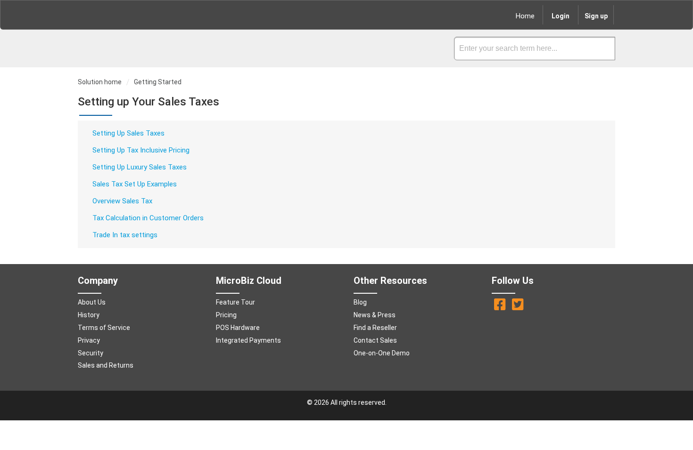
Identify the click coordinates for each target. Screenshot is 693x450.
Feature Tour (235, 302)
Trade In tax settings (124, 235)
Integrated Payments (248, 340)
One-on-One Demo (382, 353)
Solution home (100, 82)
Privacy (89, 340)
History (88, 315)
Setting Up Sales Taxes (128, 133)
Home (525, 16)
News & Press (375, 315)
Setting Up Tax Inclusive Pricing (141, 150)
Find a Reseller (375, 327)
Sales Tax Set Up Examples (134, 184)
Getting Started (158, 82)
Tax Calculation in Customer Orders (148, 218)
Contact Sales (375, 340)
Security (90, 353)
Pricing (226, 315)
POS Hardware (238, 327)
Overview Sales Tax (122, 201)
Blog (360, 302)
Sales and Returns (105, 365)
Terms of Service (104, 327)
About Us (92, 302)
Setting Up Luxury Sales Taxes (139, 167)
